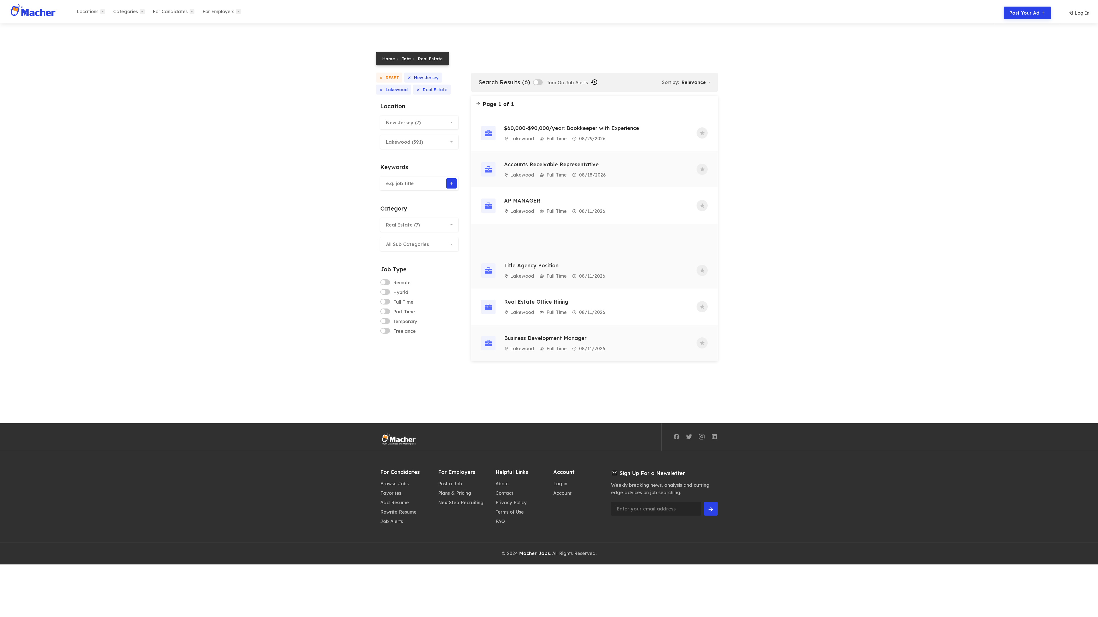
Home (388, 58)
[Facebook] (676, 437)
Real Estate (430, 58)
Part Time (404, 311)
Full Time (403, 302)
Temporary (405, 321)
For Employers (218, 11)
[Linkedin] (714, 437)
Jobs (406, 58)
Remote (402, 282)
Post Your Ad (1025, 13)
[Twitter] (689, 437)
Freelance (404, 331)
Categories (125, 11)
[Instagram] (701, 437)
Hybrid (400, 292)
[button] (419, 122)
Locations (87, 11)
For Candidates (170, 11)
